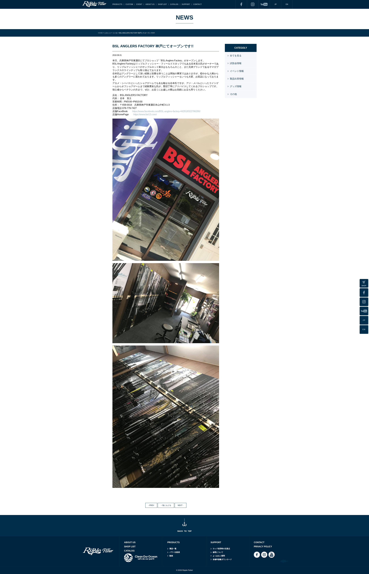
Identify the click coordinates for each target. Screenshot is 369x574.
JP (275, 4)
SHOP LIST (162, 4)
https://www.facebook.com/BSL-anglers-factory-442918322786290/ (166, 111)
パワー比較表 (175, 552)
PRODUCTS (117, 4)
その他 (233, 94)
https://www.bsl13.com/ (145, 114)
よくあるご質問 (219, 556)
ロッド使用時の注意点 (221, 549)
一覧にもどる (166, 505)
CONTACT (197, 4)
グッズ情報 (235, 86)
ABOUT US (150, 4)
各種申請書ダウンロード (222, 559)
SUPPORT (186, 4)
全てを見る (235, 55)
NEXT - (180, 505)
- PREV (151, 505)
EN (287, 4)
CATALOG (174, 4)
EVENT (139, 4)
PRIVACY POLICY (263, 546)
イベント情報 (237, 71)
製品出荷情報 (237, 78)
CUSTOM (129, 4)
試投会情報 (235, 63)
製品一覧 (173, 549)
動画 (171, 556)
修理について (218, 552)
